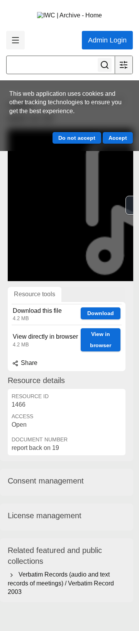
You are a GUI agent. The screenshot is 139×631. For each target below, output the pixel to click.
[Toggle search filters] (123, 65)
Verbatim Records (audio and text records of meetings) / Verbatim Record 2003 (61, 583)
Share (28, 363)
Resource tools (34, 294)
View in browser (100, 339)
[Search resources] (105, 65)
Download (100, 313)
